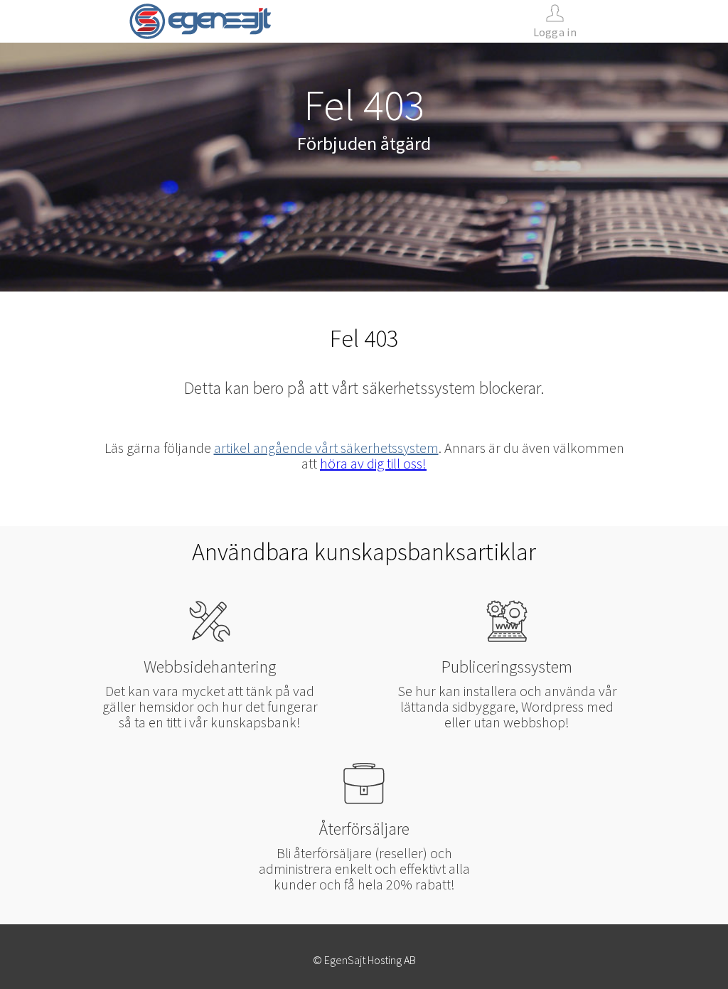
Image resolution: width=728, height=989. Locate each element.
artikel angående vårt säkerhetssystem (326, 447)
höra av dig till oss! (373, 463)
